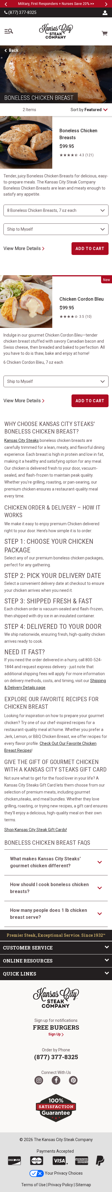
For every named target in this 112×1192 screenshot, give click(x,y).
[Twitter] (38, 1080)
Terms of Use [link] (33, 1184)
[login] (105, 12)
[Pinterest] (73, 1080)
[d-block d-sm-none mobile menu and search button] (8, 31)
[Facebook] (56, 1080)
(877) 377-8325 (21, 12)
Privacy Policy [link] (60, 1184)
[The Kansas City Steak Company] (56, 997)
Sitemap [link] (83, 1184)
